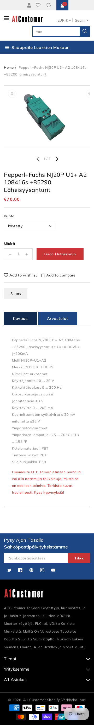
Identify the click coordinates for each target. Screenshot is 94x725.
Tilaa (79, 558)
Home (9, 67)
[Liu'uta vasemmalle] (37, 159)
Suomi (80, 20)
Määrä (9, 243)
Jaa (18, 293)
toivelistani (39, 5)
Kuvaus (20, 318)
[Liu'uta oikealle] (56, 159)
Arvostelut (57, 318)
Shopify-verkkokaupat (66, 700)
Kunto (9, 216)
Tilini (29, 5)
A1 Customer (35, 700)
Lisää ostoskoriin (60, 254)
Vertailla (49, 5)
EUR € (63, 20)
